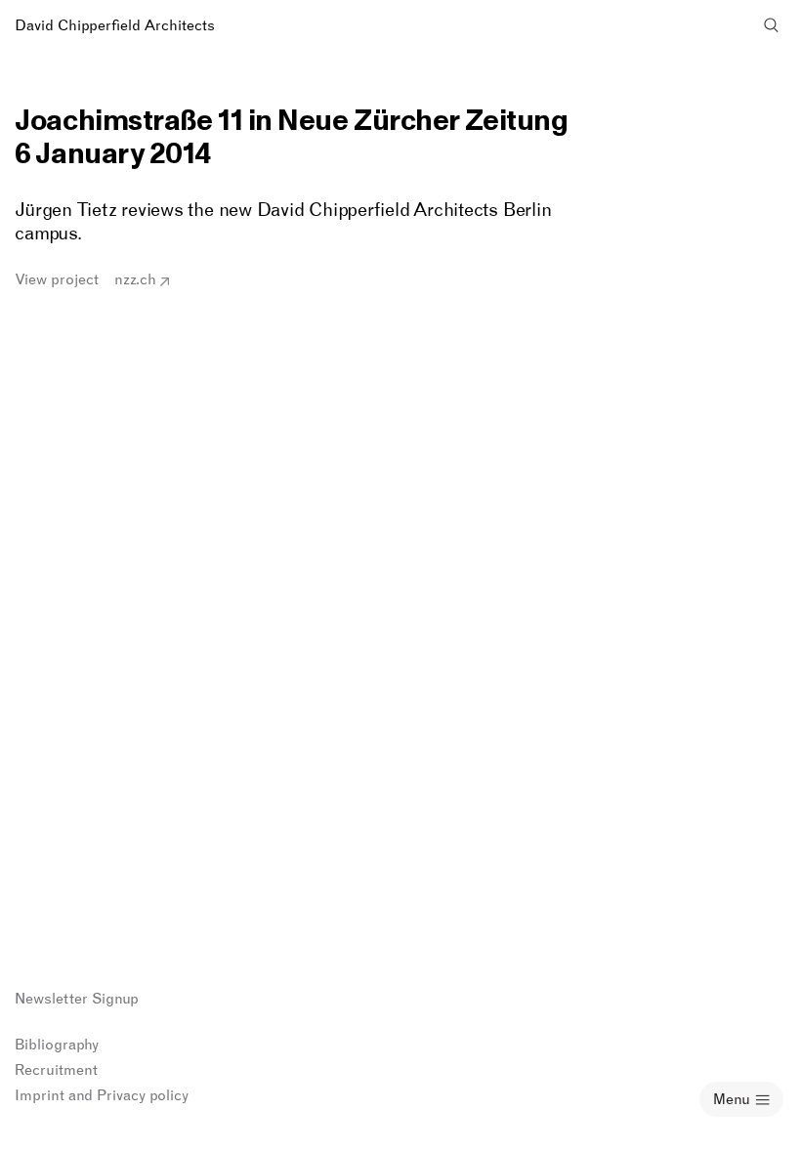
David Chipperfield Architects (115, 25)
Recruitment (56, 1070)
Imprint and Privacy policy (102, 1095)
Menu (731, 1099)
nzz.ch (135, 279)
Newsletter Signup (77, 998)
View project (57, 279)
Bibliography (57, 1044)
